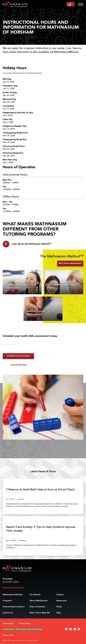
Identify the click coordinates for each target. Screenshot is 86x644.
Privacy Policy (25, 624)
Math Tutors (40, 613)
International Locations (14, 607)
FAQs (59, 607)
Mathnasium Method (12, 595)
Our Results (35, 595)
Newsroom (61, 601)
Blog (58, 613)
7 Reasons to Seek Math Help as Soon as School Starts (40, 489)
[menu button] (71, 4)
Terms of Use (8, 635)
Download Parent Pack (13, 588)
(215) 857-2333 (11, 582)
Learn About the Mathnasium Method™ (31, 244)
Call (18, 365)
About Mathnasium (39, 601)
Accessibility (8, 624)
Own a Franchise (37, 607)
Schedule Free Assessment (18, 356)
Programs (7, 601)
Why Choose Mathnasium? (70, 263)
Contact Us (8, 613)
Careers (60, 595)
